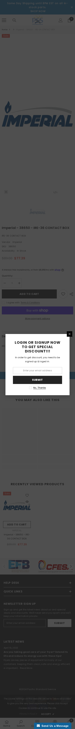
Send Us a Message (54, 725)
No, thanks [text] (39, 387)
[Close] (69, 334)
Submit (37, 380)
